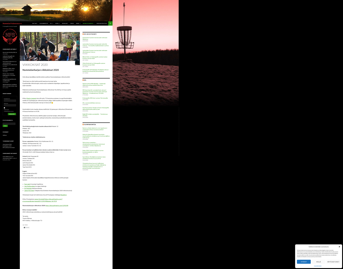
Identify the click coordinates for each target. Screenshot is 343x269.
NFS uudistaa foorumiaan (9, 147)
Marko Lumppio (31, 98)
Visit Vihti (34, 23)
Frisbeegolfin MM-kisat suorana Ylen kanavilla (95, 98)
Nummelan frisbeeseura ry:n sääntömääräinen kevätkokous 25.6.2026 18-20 (10, 63)
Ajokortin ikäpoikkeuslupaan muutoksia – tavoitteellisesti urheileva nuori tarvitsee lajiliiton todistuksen (96, 136)
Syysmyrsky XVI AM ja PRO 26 (10, 52)
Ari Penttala (28, 188)
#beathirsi (63, 195)
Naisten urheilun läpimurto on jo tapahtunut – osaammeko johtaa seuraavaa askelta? (95, 128)
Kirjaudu (12, 114)
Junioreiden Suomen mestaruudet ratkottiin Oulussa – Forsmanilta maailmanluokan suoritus (96, 44)
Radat (77, 23)
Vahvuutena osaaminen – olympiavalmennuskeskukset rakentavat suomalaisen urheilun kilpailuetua (94, 144)
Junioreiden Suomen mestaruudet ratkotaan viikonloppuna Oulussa (95, 51)
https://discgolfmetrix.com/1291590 (57, 205)
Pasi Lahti (27, 184)
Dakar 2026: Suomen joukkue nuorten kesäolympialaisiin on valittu (93, 151)
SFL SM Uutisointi (90, 34)
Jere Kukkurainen (29, 186)
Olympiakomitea (90, 124)
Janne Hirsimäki (29, 190)
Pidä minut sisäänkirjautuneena (9, 110)
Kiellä (318, 262)
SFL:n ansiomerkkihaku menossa (91, 103)
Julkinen (5, 135)
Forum (72, 23)
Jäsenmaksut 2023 (7, 144)
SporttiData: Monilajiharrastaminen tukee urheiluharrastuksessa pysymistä (94, 157)
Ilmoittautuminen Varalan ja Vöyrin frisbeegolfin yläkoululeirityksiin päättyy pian (96, 108)
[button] (339, 247)
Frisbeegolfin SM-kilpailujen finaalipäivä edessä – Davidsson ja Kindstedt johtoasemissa (96, 70)
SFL (51, 23)
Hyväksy (304, 262)
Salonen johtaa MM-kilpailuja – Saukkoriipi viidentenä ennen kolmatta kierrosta (94, 84)
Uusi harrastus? (43, 23)
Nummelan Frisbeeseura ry (12, 23)
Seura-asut (65, 23)
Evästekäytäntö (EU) (102, 23)
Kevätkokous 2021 (7, 146)
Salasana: (6, 103)
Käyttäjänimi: (7, 98)
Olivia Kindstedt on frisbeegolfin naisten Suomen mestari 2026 (94, 64)
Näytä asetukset (333, 262)
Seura (56, 23)
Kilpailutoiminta (88, 23)
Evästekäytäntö (317, 266)
